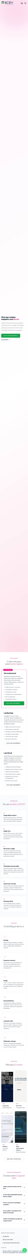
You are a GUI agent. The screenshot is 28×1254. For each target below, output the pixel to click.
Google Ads (6, 1236)
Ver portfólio (4, 339)
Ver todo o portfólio (14, 1159)
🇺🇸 (22, 3)
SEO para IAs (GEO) (8, 1239)
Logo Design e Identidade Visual (11, 1242)
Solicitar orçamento (11, 335)
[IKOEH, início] (7, 3)
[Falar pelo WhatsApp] (25, 1250)
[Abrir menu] (25, 3)
